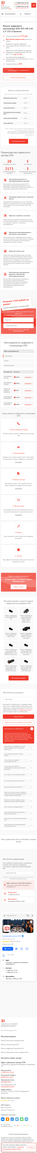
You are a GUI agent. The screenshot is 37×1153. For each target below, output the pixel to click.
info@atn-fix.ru (6, 1082)
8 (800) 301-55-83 (7, 1077)
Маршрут (9, 948)
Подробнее (18, 462)
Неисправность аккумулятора (8, 397)
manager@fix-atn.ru (7, 1086)
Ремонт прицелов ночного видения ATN (14, 1052)
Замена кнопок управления (10, 118)
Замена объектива (8, 123)
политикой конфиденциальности (21, 330)
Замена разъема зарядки (10, 103)
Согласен (31, 1147)
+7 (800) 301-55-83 (22, 3)
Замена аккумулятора (9, 108)
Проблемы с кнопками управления (7, 390)
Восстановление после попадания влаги (12, 113)
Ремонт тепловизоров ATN (10, 1044)
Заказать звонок (18, 587)
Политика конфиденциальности (18, 1134)
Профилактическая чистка (10, 98)
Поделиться (2, 1119)
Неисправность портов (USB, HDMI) (8, 404)
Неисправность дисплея (8, 377)
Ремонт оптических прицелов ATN (12, 1040)
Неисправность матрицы (8, 383)
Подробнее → (28, 377)
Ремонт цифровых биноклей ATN (12, 1048)
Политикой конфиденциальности (18, 878)
